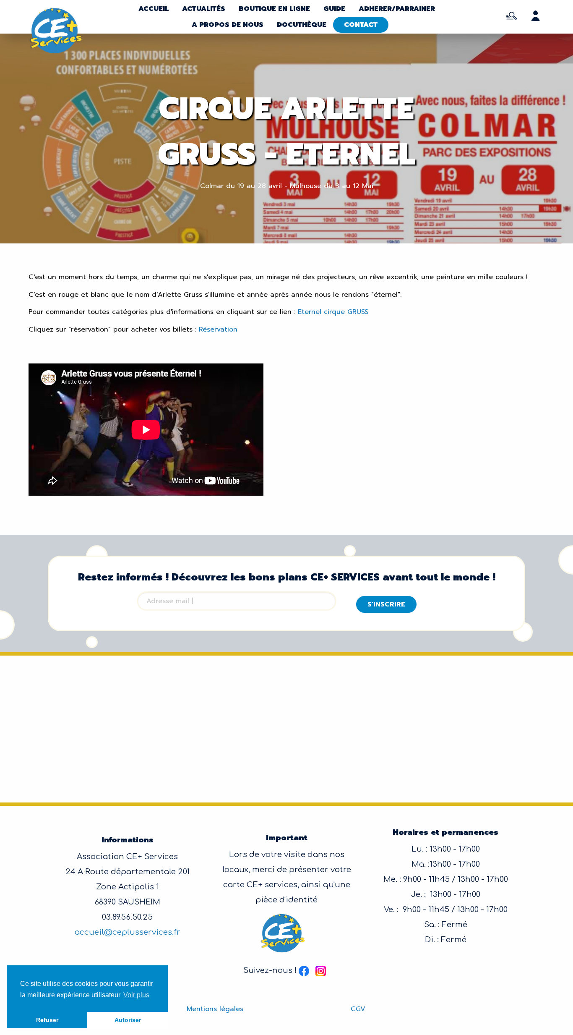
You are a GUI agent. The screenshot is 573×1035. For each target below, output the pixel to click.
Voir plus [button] (136, 994)
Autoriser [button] (128, 1020)
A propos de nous (227, 25)
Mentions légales (215, 1009)
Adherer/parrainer (397, 9)
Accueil (153, 9)
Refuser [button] (47, 1020)
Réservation (218, 329)
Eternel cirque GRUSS (334, 312)
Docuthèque (301, 25)
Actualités (203, 9)
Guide (334, 9)
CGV (358, 1009)
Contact (361, 25)
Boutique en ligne (274, 9)
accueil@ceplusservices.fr (127, 932)
